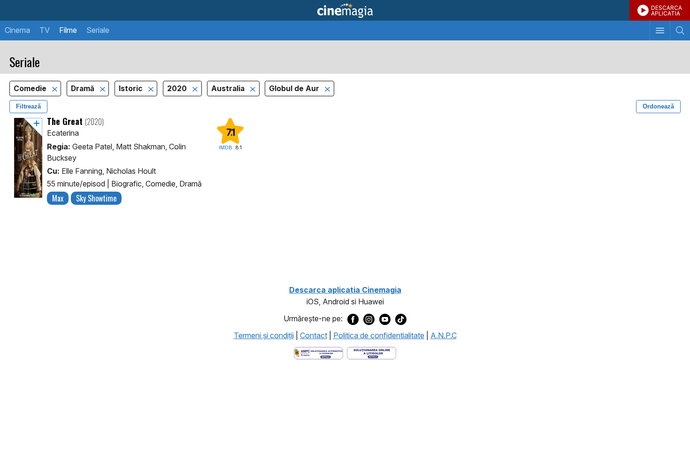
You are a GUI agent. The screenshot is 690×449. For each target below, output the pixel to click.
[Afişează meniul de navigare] (660, 30)
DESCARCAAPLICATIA (666, 10)
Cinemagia (345, 10)
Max (57, 198)
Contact (313, 335)
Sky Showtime (96, 198)
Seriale (97, 30)
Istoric (132, 88)
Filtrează (28, 106)
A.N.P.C (443, 335)
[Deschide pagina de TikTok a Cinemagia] (400, 319)
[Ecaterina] (28, 161)
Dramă (83, 88)
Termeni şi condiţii (264, 335)
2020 (178, 88)
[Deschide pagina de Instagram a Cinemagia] (369, 319)
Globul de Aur (295, 88)
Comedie (31, 88)
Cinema (17, 30)
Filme (68, 30)
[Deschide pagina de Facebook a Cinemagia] (353, 319)
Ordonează (658, 106)
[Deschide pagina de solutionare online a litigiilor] (371, 352)
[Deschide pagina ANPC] (318, 352)
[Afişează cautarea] (680, 30)
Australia (228, 88)
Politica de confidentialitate (378, 335)
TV (44, 30)
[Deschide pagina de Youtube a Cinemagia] (385, 319)
